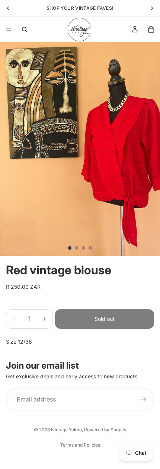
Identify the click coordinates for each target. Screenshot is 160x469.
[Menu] (8, 29)
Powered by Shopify (105, 429)
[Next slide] (152, 8)
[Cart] (151, 29)
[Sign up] (143, 399)
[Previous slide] (8, 8)
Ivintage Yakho (66, 429)
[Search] (24, 29)
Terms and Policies (80, 445)
